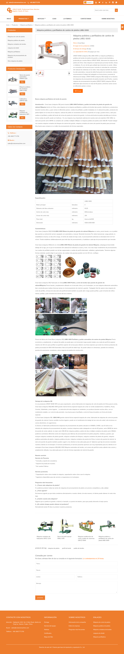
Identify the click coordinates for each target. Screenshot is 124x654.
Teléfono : (9, 631)
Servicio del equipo (50, 626)
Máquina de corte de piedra (16, 36)
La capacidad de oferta (80, 51)
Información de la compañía (77, 622)
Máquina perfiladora (26, 25)
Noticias (41, 18)
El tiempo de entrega (80, 49)
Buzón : (8, 628)
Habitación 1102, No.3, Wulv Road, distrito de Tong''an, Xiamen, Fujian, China (27, 623)
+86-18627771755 (35, 2)
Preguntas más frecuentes (77, 629)
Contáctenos (86, 18)
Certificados (47, 633)
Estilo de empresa (74, 626)
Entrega (46, 622)
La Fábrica (67, 18)
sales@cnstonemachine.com (17, 2)
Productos (23, 18)
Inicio (9, 18)
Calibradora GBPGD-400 (23, 99)
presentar (40, 597)
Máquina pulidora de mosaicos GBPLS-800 (25, 88)
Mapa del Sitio (48, 637)
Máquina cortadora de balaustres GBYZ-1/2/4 (25, 112)
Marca (75, 43)
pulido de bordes (79, 548)
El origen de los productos (81, 46)
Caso (54, 18)
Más (22, 82)
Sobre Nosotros (108, 18)
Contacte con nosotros (18, 617)
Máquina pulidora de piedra (16, 40)
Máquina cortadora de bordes (17, 44)
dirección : (9, 622)
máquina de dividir (13, 48)
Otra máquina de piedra (15, 61)
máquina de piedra (53, 548)
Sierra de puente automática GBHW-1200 (25, 76)
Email (78, 91)
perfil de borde (66, 548)
